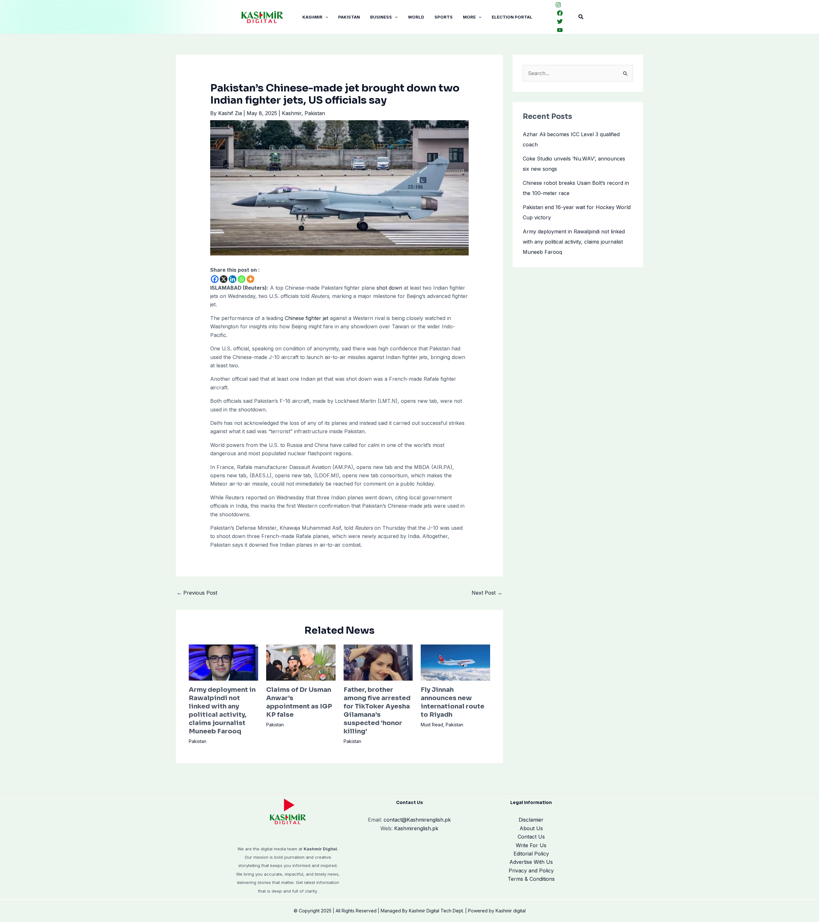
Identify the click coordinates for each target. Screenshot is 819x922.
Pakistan (349, 17)
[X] (223, 279)
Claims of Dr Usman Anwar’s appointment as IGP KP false (299, 702)
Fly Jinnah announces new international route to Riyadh (452, 702)
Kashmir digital (511, 910)
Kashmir (312, 17)
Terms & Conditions (531, 879)
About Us (531, 828)
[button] (325, 17)
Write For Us (531, 845)
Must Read (432, 724)
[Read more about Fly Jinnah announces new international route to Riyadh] (455, 662)
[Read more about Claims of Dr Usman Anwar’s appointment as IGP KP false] (301, 662)
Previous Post (197, 593)
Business (381, 17)
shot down (389, 288)
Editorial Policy (531, 853)
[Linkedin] (232, 279)
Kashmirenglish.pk (417, 820)
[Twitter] (560, 21)
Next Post (487, 593)
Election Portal (512, 17)
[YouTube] (560, 30)
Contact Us (531, 836)
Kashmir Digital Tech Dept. (436, 910)
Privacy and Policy (531, 870)
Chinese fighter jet (306, 318)
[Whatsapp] (241, 279)
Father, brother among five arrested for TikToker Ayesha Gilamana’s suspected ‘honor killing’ (377, 710)
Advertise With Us (531, 862)
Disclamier (531, 820)
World (416, 17)
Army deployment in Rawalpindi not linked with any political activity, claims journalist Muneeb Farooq (222, 710)
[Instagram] (558, 5)
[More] (250, 279)
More (469, 17)
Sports (443, 17)
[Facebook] (560, 13)
